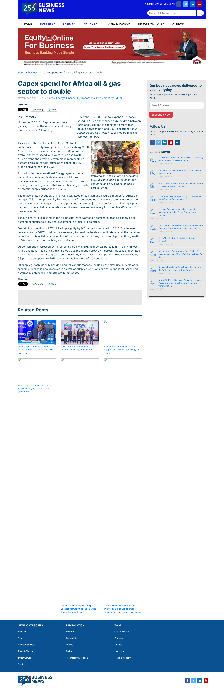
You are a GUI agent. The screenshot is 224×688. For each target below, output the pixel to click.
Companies (119, 638)
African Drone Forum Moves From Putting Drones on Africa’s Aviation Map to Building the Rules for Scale (180, 254)
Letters (69, 644)
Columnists (71, 638)
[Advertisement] (77, 297)
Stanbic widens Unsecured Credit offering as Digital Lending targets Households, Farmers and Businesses (122, 608)
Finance (89, 23)
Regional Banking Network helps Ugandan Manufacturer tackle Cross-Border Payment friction (79, 608)
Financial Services (26, 644)
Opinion (177, 23)
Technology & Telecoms (78, 658)
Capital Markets (122, 631)
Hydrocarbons (86, 98)
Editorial (70, 631)
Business (46, 23)
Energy (68, 23)
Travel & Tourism (117, 23)
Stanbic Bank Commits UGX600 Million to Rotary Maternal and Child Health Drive (35, 349)
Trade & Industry (122, 658)
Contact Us (169, 4)
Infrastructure (150, 23)
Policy (69, 651)
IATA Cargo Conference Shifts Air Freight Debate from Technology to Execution (121, 349)
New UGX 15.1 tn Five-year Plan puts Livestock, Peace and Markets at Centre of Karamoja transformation (180, 283)
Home (28, 23)
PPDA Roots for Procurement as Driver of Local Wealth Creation (77, 348)
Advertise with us (153, 4)
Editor (118, 98)
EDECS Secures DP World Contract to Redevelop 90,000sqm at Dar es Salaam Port (36, 388)
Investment (103, 98)
